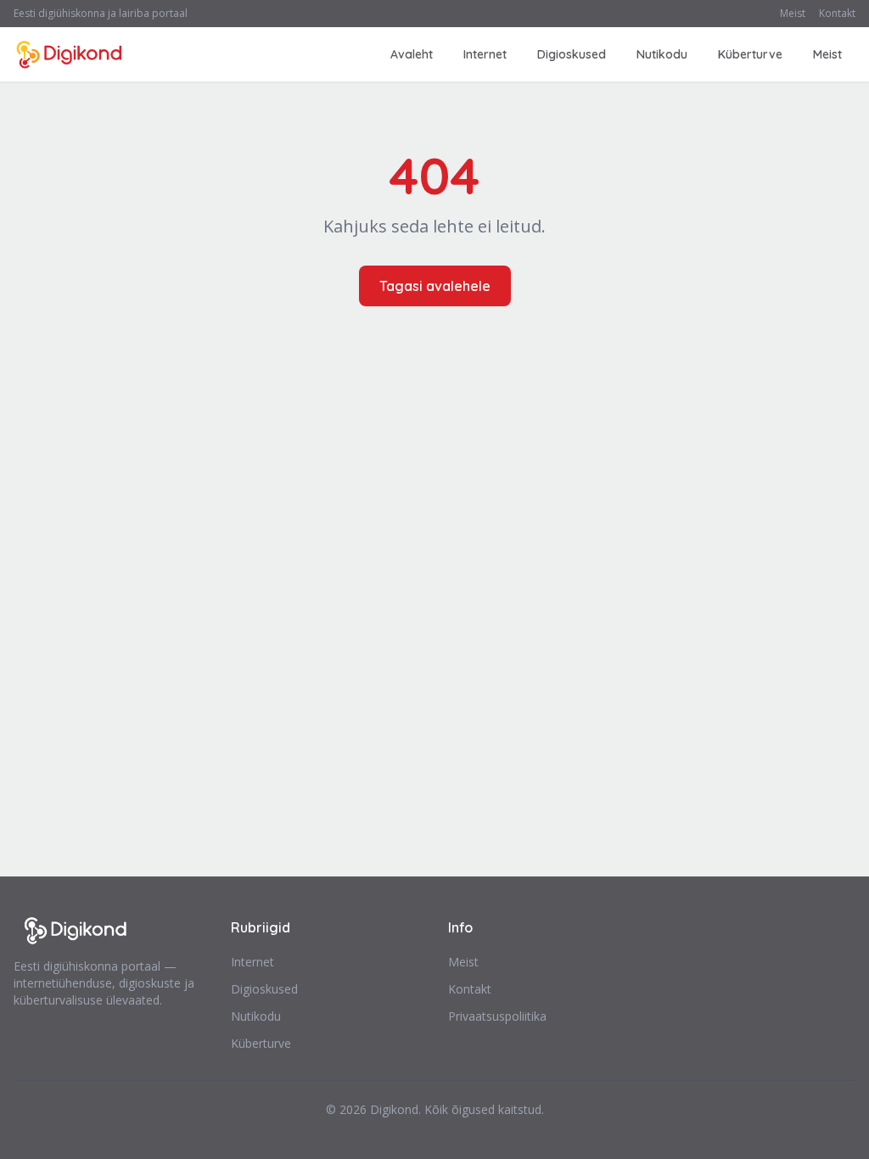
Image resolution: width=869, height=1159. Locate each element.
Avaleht (411, 54)
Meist (792, 13)
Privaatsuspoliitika (497, 1016)
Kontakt (837, 13)
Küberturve (750, 54)
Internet (485, 54)
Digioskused (571, 54)
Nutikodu (661, 54)
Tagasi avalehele (435, 285)
